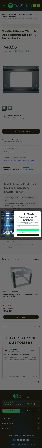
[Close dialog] (40, 212)
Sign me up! (28, 230)
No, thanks (28, 235)
